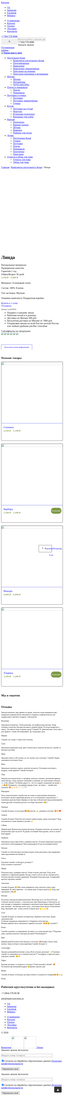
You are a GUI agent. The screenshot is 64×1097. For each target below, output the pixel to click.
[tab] (16, 347)
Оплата (11, 26)
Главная (5, 167)
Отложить (6, 306)
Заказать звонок (26, 45)
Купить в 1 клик (9, 303)
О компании (13, 20)
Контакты (12, 31)
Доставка (12, 28)
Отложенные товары (7, 48)
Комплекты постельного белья (26, 167)
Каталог (11, 23)
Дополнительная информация (16, 347)
